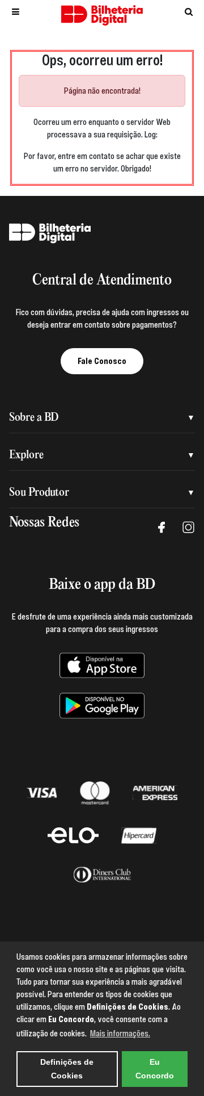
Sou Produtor (39, 493)
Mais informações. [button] (120, 1033)
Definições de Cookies (67, 1068)
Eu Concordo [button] (154, 1068)
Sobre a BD (33, 418)
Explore (26, 455)
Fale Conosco (102, 361)
